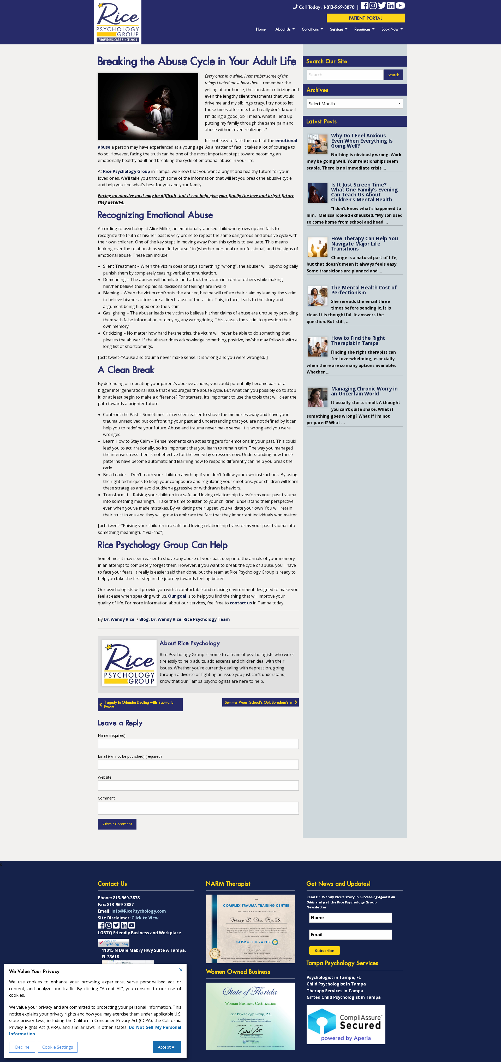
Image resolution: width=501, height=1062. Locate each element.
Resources (363, 30)
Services (336, 30)
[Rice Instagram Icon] (108, 925)
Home (261, 30)
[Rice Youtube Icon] (400, 6)
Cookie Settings (57, 1047)
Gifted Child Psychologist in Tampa (344, 997)
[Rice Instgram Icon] (373, 6)
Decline (22, 1047)
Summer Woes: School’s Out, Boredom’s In (258, 703)
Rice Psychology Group (126, 171)
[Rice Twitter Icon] (382, 6)
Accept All (167, 1047)
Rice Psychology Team (206, 619)
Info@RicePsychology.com (138, 911)
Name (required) (112, 735)
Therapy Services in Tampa (335, 991)
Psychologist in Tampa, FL (334, 977)
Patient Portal (366, 18)
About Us (283, 30)
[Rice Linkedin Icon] (391, 6)
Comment (106, 798)
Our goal (177, 596)
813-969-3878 (126, 898)
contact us (241, 603)
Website (104, 777)
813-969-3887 (120, 904)
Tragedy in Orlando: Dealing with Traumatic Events (139, 705)
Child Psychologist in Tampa (336, 984)
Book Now (390, 30)
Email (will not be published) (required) (130, 756)
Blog (144, 619)
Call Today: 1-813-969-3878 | (329, 7)
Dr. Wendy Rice (119, 619)
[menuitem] (261, 29)
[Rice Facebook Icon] (364, 6)
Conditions (310, 30)
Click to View (145, 918)
